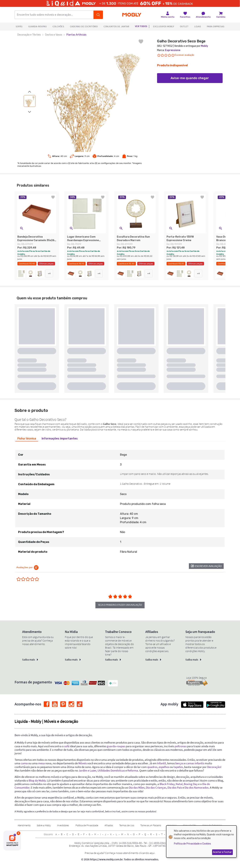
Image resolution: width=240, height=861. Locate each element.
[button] (22, 228)
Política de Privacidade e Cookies (192, 843)
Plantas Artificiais (76, 34)
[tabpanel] (120, 500)
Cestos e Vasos (53, 34)
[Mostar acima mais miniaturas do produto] (29, 92)
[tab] (26, 438)
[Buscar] (98, 15)
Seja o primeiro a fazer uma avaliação (120, 605)
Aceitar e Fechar (222, 852)
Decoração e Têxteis (29, 34)
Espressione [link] (172, 50)
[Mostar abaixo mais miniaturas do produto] (29, 112)
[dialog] (201, 841)
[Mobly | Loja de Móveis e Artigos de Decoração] (131, 15)
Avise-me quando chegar (190, 78)
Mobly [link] (204, 45)
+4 (49, 273)
